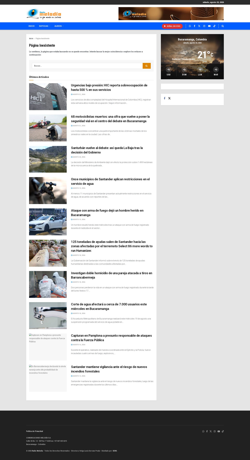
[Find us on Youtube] (209, 26)
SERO (115, 451)
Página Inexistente (42, 39)
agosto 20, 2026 (78, 157)
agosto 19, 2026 (78, 188)
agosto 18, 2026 (78, 255)
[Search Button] (223, 26)
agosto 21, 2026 (78, 94)
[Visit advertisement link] (171, 13)
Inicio (31, 26)
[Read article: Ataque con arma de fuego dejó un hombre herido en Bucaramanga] (48, 221)
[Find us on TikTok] (214, 26)
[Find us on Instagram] (204, 26)
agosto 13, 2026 (78, 376)
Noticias (43, 26)
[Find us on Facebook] (194, 26)
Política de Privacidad (34, 431)
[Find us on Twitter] (199, 26)
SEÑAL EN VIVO (173, 26)
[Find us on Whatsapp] (190, 26)
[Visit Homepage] (43, 13)
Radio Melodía (37, 451)
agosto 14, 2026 (78, 345)
